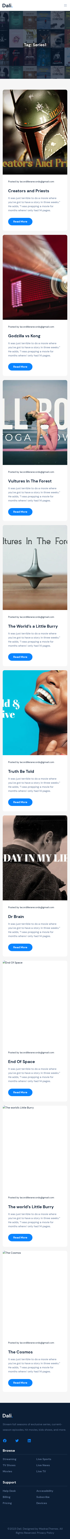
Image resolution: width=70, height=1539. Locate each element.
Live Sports (43, 1459)
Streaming (9, 1459)
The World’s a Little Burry (33, 626)
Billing (6, 1497)
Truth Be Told (21, 771)
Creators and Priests (28, 190)
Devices (41, 1503)
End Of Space (21, 1061)
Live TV (41, 1471)
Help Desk (9, 1491)
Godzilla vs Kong (24, 335)
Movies (7, 1471)
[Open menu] (65, 5)
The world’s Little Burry (31, 1206)
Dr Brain (16, 916)
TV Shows (9, 1465)
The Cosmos (20, 1352)
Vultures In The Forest (30, 481)
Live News (43, 1465)
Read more (22, 222)
